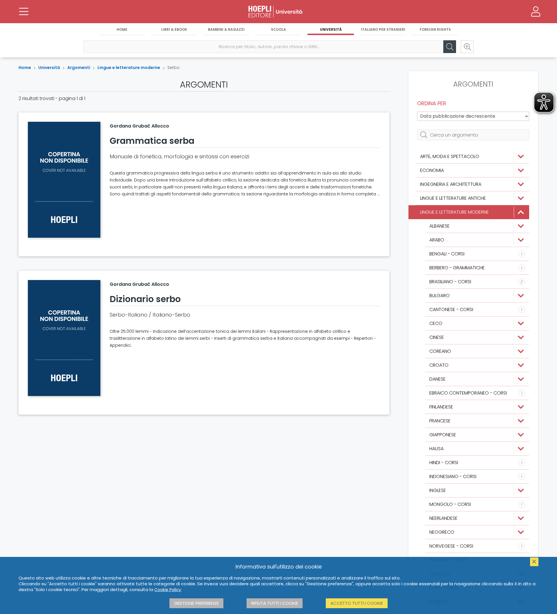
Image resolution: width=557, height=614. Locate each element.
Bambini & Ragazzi (226, 29)
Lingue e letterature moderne (128, 67)
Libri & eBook (174, 29)
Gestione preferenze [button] (196, 603)
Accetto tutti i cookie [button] (356, 603)
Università (331, 29)
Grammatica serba (152, 141)
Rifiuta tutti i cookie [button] (274, 603)
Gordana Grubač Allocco (139, 126)
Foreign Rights (435, 29)
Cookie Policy (167, 590)
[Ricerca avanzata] (467, 46)
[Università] (278, 11)
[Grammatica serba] (64, 180)
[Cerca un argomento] (473, 135)
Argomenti (78, 67)
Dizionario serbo (145, 299)
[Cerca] (449, 46)
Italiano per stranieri (383, 29)
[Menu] (24, 11)
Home (122, 29)
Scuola (278, 29)
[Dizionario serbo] (64, 338)
